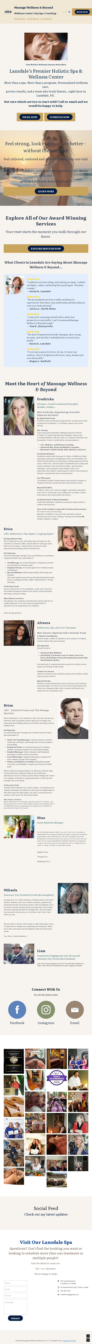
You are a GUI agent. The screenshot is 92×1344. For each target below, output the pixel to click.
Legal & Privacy (69, 1340)
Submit (15, 1318)
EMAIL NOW (30, 117)
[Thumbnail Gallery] (14, 1061)
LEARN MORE (46, 191)
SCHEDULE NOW (59, 117)
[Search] (69, 12)
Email (7, 1289)
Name (7, 1283)
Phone (8, 1295)
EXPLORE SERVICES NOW (46, 248)
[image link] (17, 1010)
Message (9, 1302)
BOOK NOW (82, 12)
